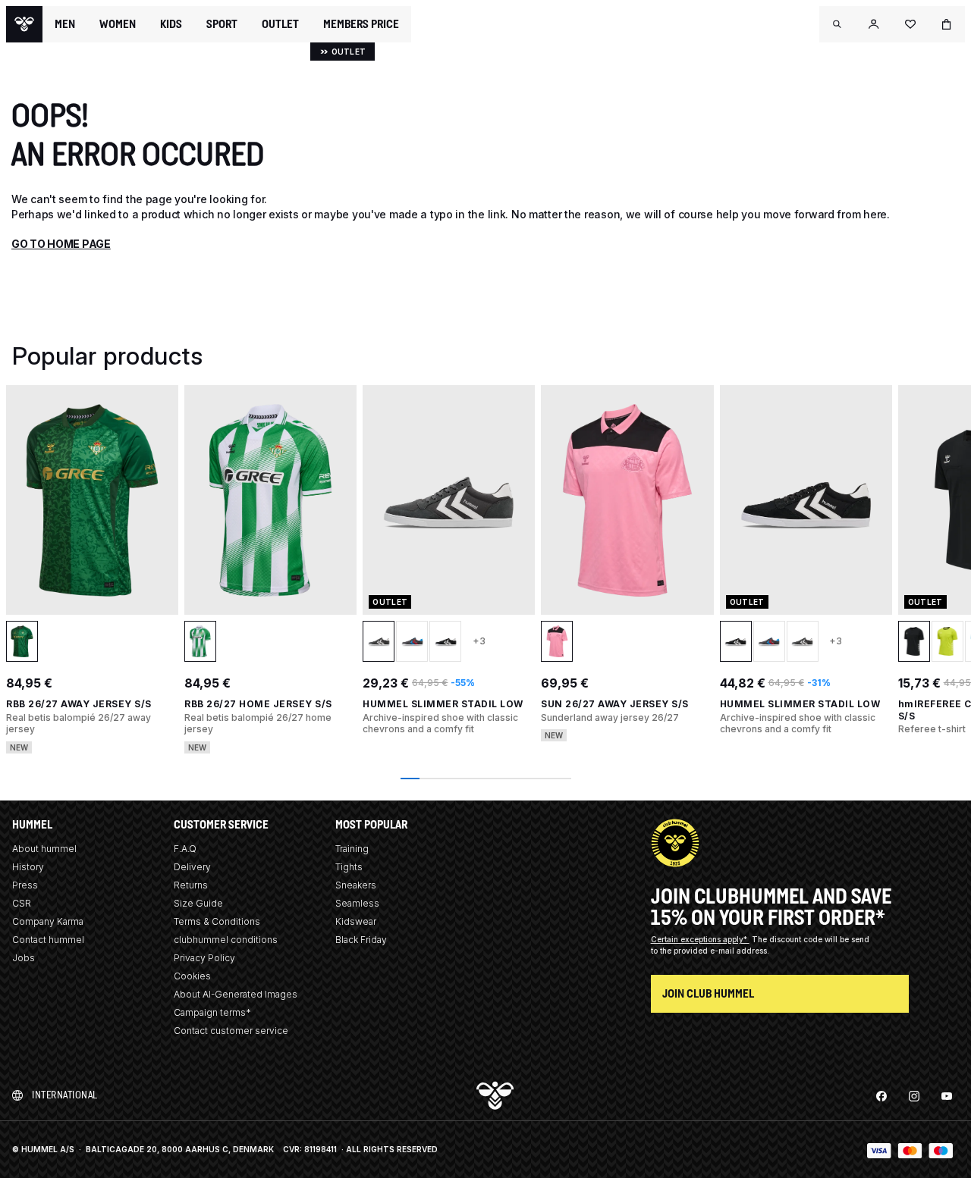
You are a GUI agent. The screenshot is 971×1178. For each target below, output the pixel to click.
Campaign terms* (212, 1012)
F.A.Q (185, 848)
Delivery (192, 867)
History (28, 867)
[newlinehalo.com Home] (24, 24)
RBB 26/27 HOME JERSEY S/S (258, 704)
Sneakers (355, 885)
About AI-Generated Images (235, 994)
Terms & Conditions (217, 921)
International (65, 1095)
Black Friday (361, 939)
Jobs (23, 957)
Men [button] (65, 24)
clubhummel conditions (226, 939)
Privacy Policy (204, 957)
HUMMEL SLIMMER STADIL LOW (443, 704)
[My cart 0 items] (947, 24)
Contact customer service (231, 1030)
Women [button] (117, 24)
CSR (21, 903)
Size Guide (198, 903)
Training (352, 848)
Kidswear (355, 921)
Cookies (192, 976)
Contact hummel (48, 939)
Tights (349, 867)
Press (25, 885)
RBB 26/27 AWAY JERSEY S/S (79, 704)
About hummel (44, 848)
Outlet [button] (280, 24)
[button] (837, 24)
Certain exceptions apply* (700, 939)
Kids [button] (171, 24)
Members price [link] (361, 23)
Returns (191, 885)
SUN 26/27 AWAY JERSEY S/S (615, 704)
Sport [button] (221, 24)
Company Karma (47, 921)
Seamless (357, 903)
